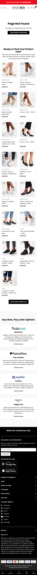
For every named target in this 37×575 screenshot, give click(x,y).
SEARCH (34, 573)
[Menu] (1, 8)
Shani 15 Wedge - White (8, 83)
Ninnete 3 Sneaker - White (8, 202)
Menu (2, 573)
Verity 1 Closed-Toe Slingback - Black (26, 202)
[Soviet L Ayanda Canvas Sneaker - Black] (9, 248)
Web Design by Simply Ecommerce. (18, 567)
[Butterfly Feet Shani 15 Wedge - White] (9, 70)
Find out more (18, 344)
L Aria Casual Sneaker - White (27, 232)
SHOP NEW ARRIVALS (18, 302)
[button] (34, 7)
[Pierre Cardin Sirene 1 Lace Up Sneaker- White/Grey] (27, 70)
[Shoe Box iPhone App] (9, 472)
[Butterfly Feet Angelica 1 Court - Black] (27, 159)
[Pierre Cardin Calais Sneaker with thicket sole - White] (9, 129)
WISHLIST (19, 573)
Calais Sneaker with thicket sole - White (8, 143)
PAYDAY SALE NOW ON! (18, 2)
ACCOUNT (10, 573)
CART (26, 573)
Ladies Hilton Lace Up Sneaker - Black (27, 262)
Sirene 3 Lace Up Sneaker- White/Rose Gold (9, 173)
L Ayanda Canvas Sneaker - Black (7, 262)
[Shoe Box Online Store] (18, 7)
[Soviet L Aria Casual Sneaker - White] (27, 219)
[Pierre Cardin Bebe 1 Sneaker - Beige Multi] (9, 100)
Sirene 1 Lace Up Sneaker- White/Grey (27, 83)
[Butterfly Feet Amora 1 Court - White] (27, 100)
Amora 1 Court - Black (27, 142)
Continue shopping (18, 33)
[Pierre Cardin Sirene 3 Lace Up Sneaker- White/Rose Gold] (9, 159)
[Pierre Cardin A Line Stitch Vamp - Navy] (9, 219)
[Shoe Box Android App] (9, 465)
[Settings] (28, 7)
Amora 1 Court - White (27, 112)
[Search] (5, 8)
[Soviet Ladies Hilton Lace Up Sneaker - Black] (27, 248)
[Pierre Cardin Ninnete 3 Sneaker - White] (9, 189)
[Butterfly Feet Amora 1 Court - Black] (27, 129)
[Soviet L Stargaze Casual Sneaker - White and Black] (9, 278)
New (4, 63)
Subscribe (5, 454)
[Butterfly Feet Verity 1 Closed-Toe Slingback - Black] (27, 189)
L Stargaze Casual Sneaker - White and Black (9, 292)
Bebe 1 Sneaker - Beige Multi (7, 113)
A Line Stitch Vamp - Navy (8, 232)
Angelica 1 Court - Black (26, 173)
